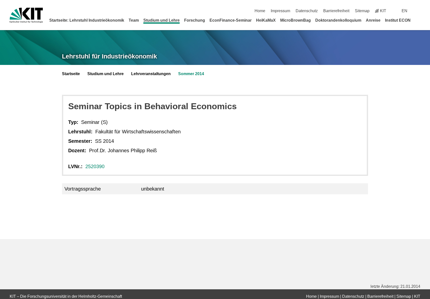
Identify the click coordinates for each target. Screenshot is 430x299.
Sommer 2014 (191, 74)
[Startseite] (418, 20)
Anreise (373, 20)
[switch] (418, 10)
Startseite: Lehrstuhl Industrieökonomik (86, 20)
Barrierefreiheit (336, 11)
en (404, 11)
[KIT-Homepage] (26, 15)
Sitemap (362, 11)
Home (260, 11)
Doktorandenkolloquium (338, 20)
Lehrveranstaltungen (151, 74)
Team (134, 20)
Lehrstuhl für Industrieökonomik (109, 56)
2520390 (95, 166)
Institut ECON (398, 20)
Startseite (71, 74)
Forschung (194, 20)
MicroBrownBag (295, 20)
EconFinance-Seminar (231, 20)
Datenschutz (307, 11)
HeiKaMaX (266, 20)
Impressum (280, 11)
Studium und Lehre (161, 20)
